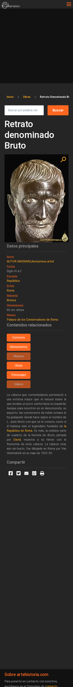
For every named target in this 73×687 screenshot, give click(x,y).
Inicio (10, 96)
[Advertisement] (36, 46)
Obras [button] (18, 365)
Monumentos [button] (18, 347)
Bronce (11, 300)
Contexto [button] (18, 337)
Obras (27, 96)
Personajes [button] (18, 375)
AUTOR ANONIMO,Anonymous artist (30, 261)
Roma (10, 290)
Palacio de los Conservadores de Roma (32, 319)
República (13, 281)
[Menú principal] (69, 4)
